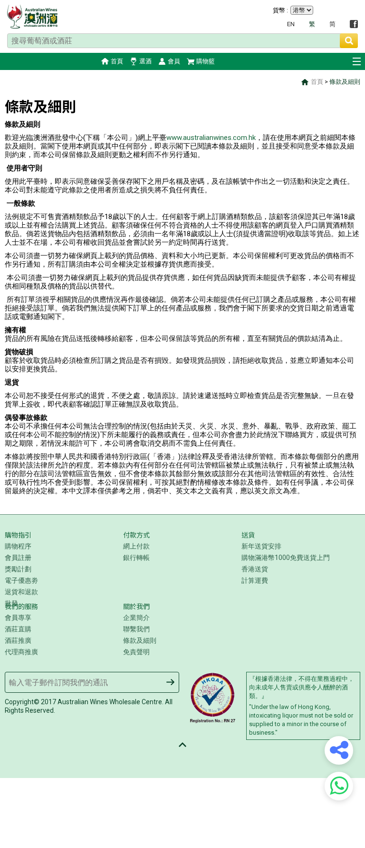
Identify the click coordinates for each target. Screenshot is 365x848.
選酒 (145, 61)
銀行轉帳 (136, 557)
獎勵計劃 (18, 569)
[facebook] (354, 24)
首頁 (117, 61)
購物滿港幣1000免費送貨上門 (285, 557)
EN (291, 24)
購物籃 (205, 61)
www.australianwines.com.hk (211, 137)
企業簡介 (136, 617)
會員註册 (18, 557)
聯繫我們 (136, 629)
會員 (174, 61)
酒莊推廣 (18, 640)
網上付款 (136, 546)
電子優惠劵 (21, 580)
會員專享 (18, 617)
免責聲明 (136, 652)
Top (182, 744)
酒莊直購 (18, 629)
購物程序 (18, 546)
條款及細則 (344, 81)
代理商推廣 (21, 652)
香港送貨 (254, 569)
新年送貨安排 (261, 546)
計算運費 (254, 580)
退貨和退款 (21, 592)
